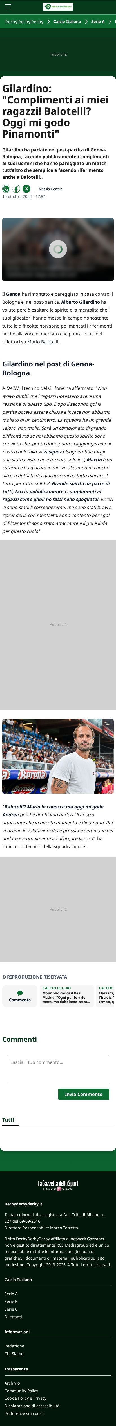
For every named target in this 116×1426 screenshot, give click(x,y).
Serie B (11, 1301)
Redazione (14, 1346)
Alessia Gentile (51, 188)
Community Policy (21, 1390)
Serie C (11, 1309)
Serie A (98, 21)
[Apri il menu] (8, 6)
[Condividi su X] (26, 189)
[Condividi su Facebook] (16, 189)
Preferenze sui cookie (25, 1413)
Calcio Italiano (67, 21)
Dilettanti (13, 1316)
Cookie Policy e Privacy (25, 1398)
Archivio (12, 1383)
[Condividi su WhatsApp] (6, 189)
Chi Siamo (14, 1353)
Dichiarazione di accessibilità (32, 1405)
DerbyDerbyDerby (24, 21)
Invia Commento (83, 1094)
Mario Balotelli (42, 342)
